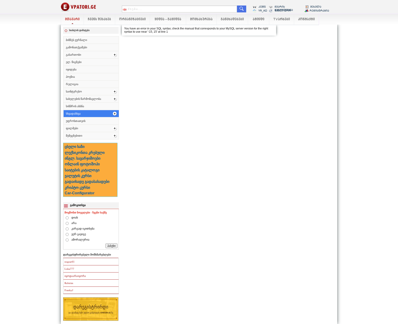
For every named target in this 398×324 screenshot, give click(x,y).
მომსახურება (201, 19)
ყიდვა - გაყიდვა (168, 19)
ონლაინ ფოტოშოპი (82, 164)
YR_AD (262, 10)
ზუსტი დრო (283, 10)
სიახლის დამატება (79, 30)
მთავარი (72, 19)
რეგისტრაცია (319, 10)
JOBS (262, 6)
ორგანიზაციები (132, 19)
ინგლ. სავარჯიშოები (82, 158)
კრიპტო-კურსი (77, 187)
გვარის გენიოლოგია (284, 8)
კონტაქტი (306, 19)
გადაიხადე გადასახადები (87, 182)
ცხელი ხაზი (75, 147)
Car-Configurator (79, 193)
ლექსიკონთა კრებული (85, 153)
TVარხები (281, 19)
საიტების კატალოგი (82, 170)
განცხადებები (232, 19)
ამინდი (258, 19)
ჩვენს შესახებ (99, 19)
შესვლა (315, 6)
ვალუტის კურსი (78, 176)
